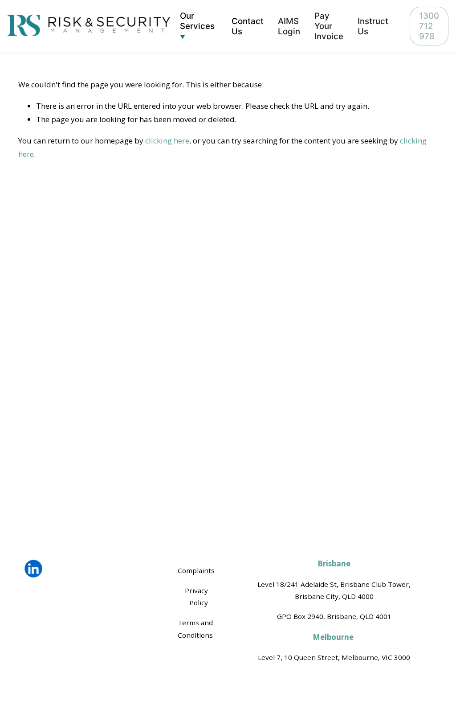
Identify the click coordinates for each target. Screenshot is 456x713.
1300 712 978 (429, 26)
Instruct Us (373, 26)
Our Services (197, 21)
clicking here (167, 140)
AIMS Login (289, 26)
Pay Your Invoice (328, 26)
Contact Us (248, 26)
